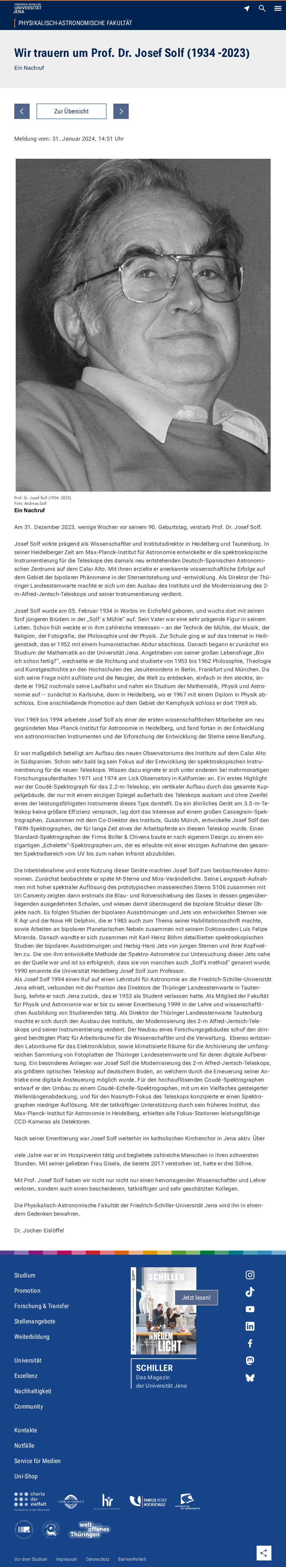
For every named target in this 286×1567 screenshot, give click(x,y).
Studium (24, 1275)
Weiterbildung (32, 1336)
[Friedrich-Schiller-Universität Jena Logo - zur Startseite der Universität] (27, 8)
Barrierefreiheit (132, 1559)
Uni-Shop (26, 1476)
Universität (28, 1360)
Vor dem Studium (30, 1559)
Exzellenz (25, 1375)
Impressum (66, 1559)
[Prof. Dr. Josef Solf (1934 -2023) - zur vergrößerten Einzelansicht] (143, 325)
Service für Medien (37, 1460)
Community (28, 1406)
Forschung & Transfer (41, 1305)
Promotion (27, 1290)
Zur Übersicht (71, 111)
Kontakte (25, 1430)
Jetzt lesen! (196, 1297)
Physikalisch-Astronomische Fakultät (75, 23)
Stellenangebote (34, 1321)
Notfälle (24, 1445)
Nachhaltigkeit (32, 1391)
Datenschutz (98, 1559)
